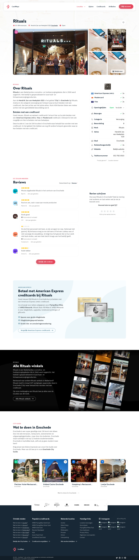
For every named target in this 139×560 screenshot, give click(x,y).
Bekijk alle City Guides (20, 541)
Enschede (54, 25)
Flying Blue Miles (56, 305)
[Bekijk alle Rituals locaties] (107, 87)
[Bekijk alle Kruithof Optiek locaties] (97, 505)
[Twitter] (117, 558)
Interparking (65, 537)
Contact (82, 537)
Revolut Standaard (38, 530)
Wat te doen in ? (20, 523)
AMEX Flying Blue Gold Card (41, 523)
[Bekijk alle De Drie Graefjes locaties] (87, 505)
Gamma (63, 528)
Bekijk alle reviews (46, 262)
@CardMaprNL (121, 519)
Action (63, 535)
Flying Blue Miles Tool (87, 528)
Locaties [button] (80, 7)
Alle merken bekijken (68, 541)
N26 (33, 532)
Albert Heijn (64, 525)
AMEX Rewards (26, 307)
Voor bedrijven (84, 530)
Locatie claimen (113, 160)
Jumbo (63, 523)
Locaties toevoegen (86, 523)
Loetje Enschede (107, 484)
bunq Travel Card (37, 535)
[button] (126, 6)
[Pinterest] (119, 558)
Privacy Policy (84, 532)
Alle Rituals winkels (23, 399)
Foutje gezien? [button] (102, 160)
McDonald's (64, 530)
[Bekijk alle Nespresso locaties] (57, 505)
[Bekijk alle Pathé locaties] (37, 505)
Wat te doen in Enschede (67, 493)
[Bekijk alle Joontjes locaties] (77, 505)
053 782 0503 (118, 156)
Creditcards (101, 7)
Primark (63, 532)
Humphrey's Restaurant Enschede (81, 485)
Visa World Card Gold (39, 537)
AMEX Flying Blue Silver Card (41, 525)
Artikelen (112, 7)
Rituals (121, 128)
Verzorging (120, 119)
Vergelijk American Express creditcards (35, 330)
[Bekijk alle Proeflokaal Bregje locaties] (47, 505)
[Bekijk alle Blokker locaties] (107, 505)
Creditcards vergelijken (40, 541)
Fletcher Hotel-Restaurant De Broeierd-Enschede (25, 485)
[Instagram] (122, 558)
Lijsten (91, 7)
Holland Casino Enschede (53, 484)
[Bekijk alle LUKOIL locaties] (67, 505)
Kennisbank (83, 525)
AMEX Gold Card (37, 528)
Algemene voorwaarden (87, 535)
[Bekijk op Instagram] (103, 524)
